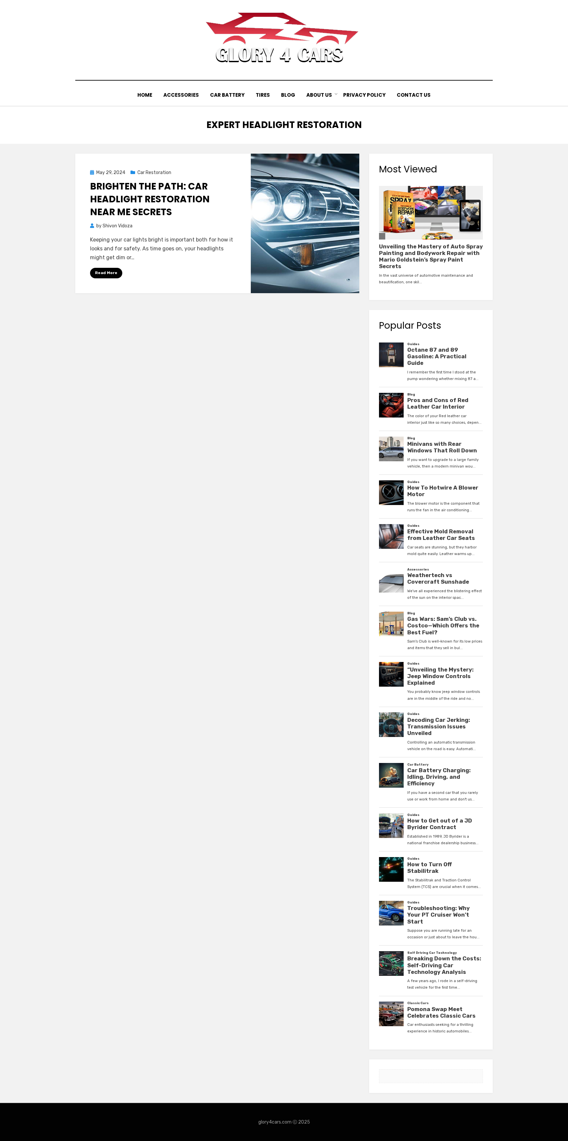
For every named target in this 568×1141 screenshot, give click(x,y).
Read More (106, 272)
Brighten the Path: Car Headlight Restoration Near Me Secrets (150, 199)
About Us (319, 94)
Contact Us (414, 94)
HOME (144, 94)
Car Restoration (154, 172)
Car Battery (227, 94)
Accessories (181, 94)
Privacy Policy (364, 94)
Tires (263, 94)
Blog (288, 94)
